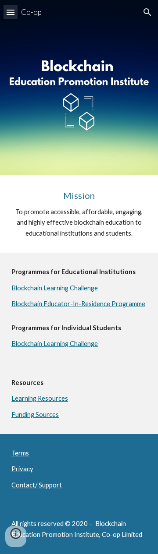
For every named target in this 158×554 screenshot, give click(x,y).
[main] (79, 214)
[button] (10, 12)
